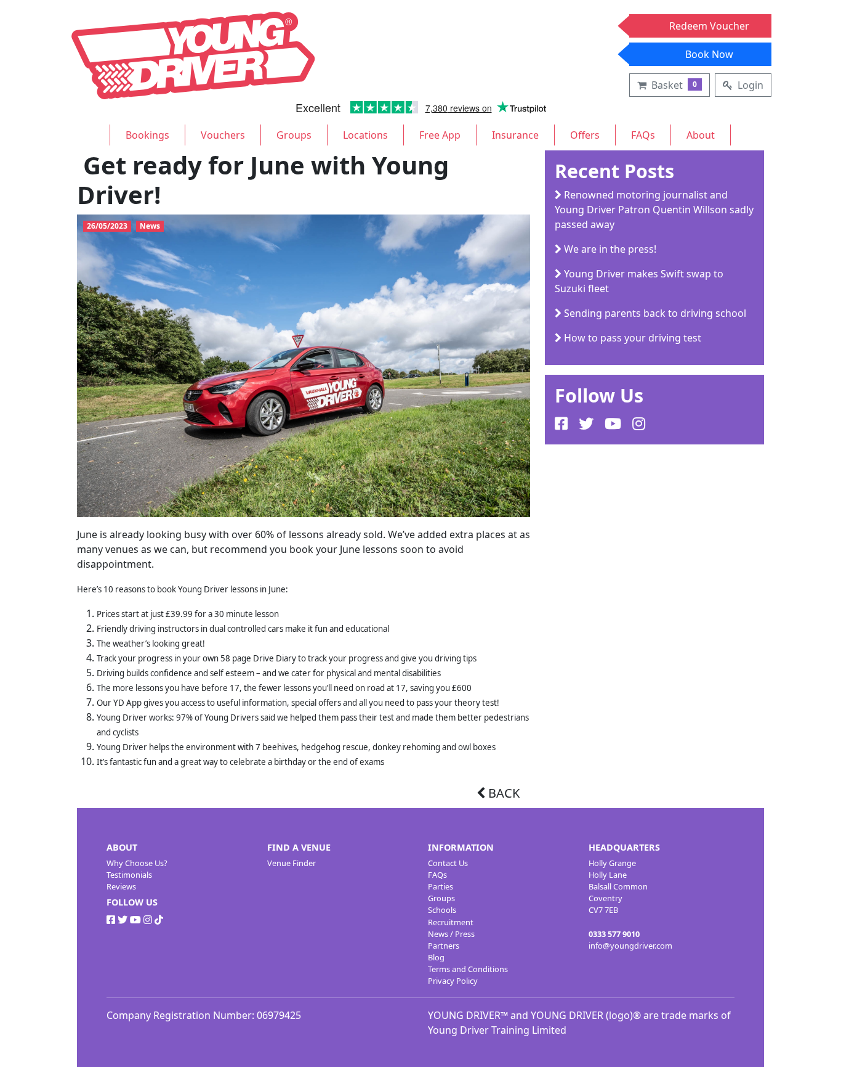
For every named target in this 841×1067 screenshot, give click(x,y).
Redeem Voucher (709, 26)
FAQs (437, 874)
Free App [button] (440, 135)
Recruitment (450, 922)
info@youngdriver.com (630, 945)
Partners (443, 945)
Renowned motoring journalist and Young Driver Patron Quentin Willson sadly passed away (654, 209)
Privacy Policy (453, 980)
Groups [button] (294, 135)
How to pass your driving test (631, 338)
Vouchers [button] (223, 135)
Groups (441, 898)
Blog (436, 957)
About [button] (700, 135)
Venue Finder (291, 863)
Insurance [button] (515, 135)
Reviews (121, 886)
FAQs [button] (643, 135)
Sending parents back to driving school (653, 313)
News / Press (451, 933)
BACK (502, 793)
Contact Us (448, 863)
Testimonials (129, 874)
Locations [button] (365, 135)
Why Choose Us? (137, 863)
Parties (440, 886)
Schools (442, 909)
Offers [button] (585, 135)
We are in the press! (608, 249)
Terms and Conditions (468, 969)
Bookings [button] (147, 135)
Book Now (709, 54)
